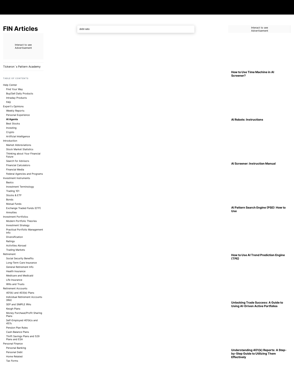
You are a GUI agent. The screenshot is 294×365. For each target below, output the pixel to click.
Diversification (14, 236)
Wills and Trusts (15, 284)
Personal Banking (16, 347)
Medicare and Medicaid (19, 275)
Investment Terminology (20, 186)
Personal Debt (14, 352)
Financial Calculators (18, 165)
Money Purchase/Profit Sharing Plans (24, 314)
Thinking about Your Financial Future (23, 155)
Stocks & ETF (14, 195)
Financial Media (15, 169)
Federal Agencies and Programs (24, 173)
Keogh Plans (13, 308)
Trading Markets (15, 249)
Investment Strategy (18, 225)
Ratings (10, 241)
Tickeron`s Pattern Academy (22, 66)
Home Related (14, 356)
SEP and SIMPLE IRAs (18, 304)
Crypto (10, 132)
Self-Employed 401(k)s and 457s (22, 322)
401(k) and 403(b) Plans (20, 292)
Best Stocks (13, 123)
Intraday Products (16, 97)
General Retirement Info (20, 266)
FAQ (8, 102)
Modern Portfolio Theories (21, 220)
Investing (11, 127)
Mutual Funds (13, 203)
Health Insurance (15, 271)
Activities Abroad (16, 245)
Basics (9, 182)
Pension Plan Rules (17, 327)
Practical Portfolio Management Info (24, 231)
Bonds (9, 199)
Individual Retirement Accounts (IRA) (24, 298)
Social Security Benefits (20, 258)
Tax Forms (12, 360)
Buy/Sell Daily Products (19, 93)
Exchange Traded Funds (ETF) (23, 208)
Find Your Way (14, 89)
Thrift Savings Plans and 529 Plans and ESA (23, 338)
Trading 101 (12, 190)
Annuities (11, 212)
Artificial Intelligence (18, 136)
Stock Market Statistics (19, 149)
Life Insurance (14, 279)
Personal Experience (18, 114)
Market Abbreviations (18, 144)
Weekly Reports (15, 110)
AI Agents (12, 119)
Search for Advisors (17, 160)
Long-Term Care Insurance (21, 262)
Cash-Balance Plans (17, 331)
